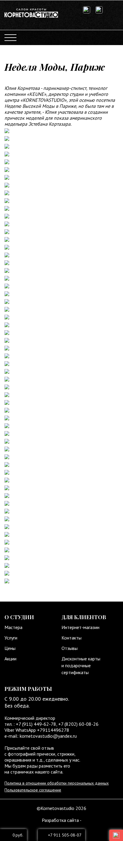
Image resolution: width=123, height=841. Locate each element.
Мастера (13, 627)
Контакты (71, 638)
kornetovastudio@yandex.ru (48, 736)
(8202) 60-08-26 (81, 724)
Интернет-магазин (80, 627)
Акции (10, 659)
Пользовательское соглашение (32, 790)
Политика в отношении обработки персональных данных (56, 783)
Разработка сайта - (62, 820)
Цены (10, 648)
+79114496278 (53, 730)
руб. (18, 835)
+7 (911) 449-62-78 (35, 724)
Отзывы (69, 648)
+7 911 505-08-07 (65, 835)
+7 (61, 724)
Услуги (10, 638)
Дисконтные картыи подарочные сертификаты (80, 665)
